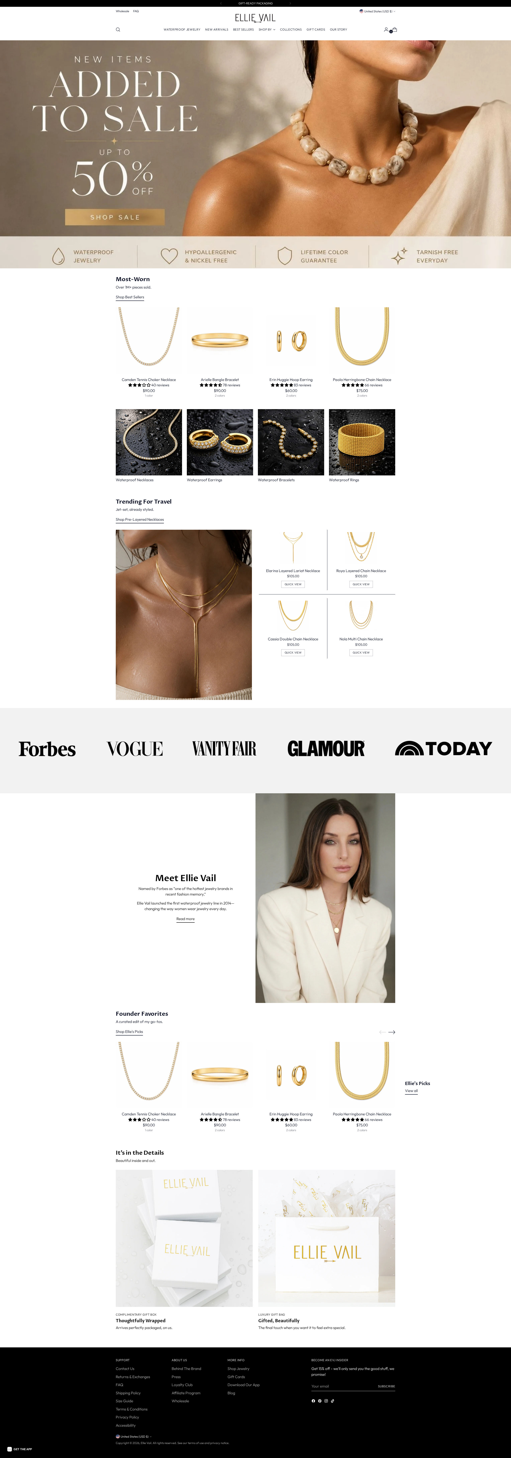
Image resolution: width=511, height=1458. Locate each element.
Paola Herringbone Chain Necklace (362, 379)
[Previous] (221, 3)
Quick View (293, 584)
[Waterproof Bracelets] (291, 442)
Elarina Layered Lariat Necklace (293, 570)
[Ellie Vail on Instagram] (326, 1401)
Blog (231, 1393)
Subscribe (386, 1386)
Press (176, 1376)
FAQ (119, 1384)
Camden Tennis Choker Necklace (149, 379)
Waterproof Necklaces (134, 479)
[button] (19, 1449)
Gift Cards (236, 1376)
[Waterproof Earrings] (220, 442)
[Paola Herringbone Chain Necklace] (362, 340)
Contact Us (125, 1368)
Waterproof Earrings (204, 479)
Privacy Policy (127, 1417)
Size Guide (124, 1400)
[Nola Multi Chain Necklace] (361, 617)
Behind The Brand (186, 1368)
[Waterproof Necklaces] (149, 442)
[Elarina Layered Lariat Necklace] (293, 548)
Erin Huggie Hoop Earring (290, 379)
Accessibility (126, 1425)
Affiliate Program (186, 1393)
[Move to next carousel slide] (391, 1032)
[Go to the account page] (385, 30)
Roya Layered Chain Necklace (361, 570)
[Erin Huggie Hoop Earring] (291, 340)
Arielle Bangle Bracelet (220, 379)
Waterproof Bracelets (276, 479)
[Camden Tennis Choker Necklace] (149, 340)
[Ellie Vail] (255, 18)
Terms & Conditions (132, 1409)
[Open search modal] (118, 30)
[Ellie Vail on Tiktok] (333, 1401)
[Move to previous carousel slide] (382, 1032)
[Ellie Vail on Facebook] (313, 1401)
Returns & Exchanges (133, 1376)
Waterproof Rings (344, 479)
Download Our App (244, 1384)
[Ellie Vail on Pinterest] (320, 1401)
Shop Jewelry (239, 1368)
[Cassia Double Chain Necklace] (293, 617)
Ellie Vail (146, 1443)
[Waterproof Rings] (362, 442)
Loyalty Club (182, 1384)
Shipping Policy (128, 1393)
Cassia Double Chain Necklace (293, 639)
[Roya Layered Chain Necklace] (361, 548)
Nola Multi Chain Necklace (361, 639)
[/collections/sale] (255, 154)
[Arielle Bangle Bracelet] (220, 340)
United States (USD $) (378, 11)
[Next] (290, 3)
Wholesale (180, 1400)
